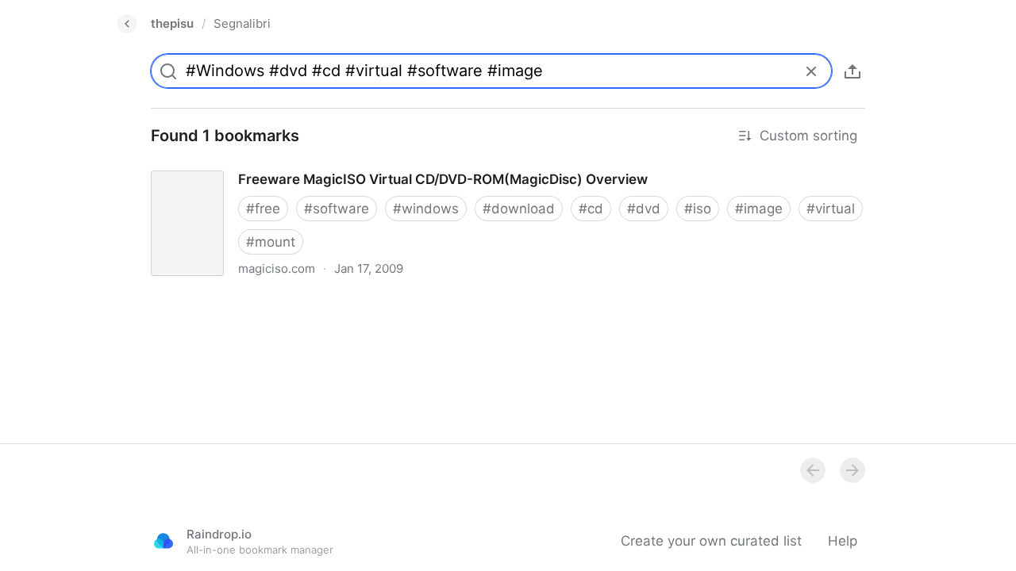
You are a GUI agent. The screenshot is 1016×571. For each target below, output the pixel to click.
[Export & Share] (852, 71)
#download (519, 209)
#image (759, 209)
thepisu (172, 23)
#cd (591, 209)
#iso (697, 209)
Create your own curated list (711, 541)
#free (263, 209)
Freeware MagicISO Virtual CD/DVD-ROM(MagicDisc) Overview (337, 165)
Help (842, 541)
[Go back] (127, 23)
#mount (270, 242)
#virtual (830, 209)
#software (336, 209)
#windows (426, 209)
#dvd (643, 209)
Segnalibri (242, 23)
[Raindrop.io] (163, 541)
